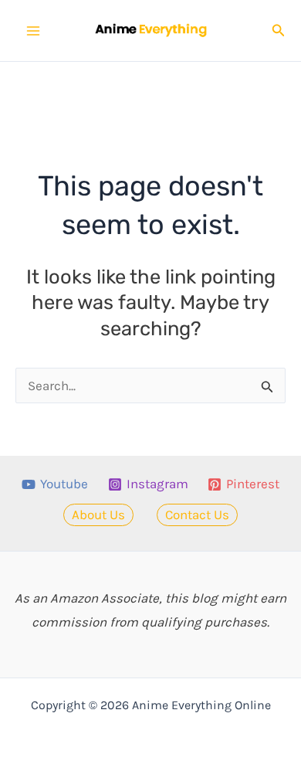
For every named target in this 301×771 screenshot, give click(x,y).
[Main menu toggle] (33, 31)
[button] (279, 31)
